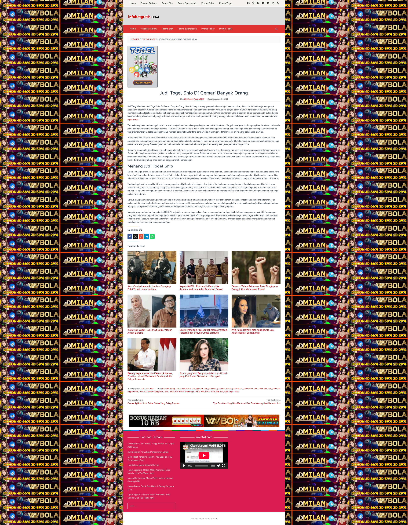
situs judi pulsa (203, 391)
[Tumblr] (263, 3)
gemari (200, 388)
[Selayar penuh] (223, 465)
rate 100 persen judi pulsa (151, 391)
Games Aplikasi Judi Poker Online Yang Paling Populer (153, 401)
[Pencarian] (276, 29)
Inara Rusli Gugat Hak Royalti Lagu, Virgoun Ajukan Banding (149, 331)
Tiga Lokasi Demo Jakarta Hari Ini (143, 464)
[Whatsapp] (152, 236)
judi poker (258, 388)
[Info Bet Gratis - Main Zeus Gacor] (143, 16)
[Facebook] (248, 3)
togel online (132, 119)
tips (226, 391)
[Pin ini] (141, 236)
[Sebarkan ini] (129, 236)
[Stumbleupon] (268, 3)
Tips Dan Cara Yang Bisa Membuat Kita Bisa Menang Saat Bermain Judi (246, 401)
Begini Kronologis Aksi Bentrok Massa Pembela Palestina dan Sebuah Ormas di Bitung (203, 331)
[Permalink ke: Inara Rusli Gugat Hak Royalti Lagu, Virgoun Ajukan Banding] (151, 311)
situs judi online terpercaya (182, 391)
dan (193, 388)
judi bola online (224, 388)
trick (237, 391)
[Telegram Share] (146, 236)
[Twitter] (253, 3)
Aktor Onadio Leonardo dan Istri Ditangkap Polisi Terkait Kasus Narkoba (149, 288)
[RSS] (278, 3)
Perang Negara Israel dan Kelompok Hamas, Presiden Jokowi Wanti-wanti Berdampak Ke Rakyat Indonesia (150, 376)
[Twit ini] (135, 236)
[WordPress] (273, 3)
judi (205, 388)
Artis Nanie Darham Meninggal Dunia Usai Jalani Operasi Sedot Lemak (253, 331)
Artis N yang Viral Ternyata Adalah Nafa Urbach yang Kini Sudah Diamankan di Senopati (204, 375)
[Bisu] (218, 465)
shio (166, 391)
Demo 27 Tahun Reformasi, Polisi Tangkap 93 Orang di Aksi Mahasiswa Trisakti (255, 288)
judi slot (267, 388)
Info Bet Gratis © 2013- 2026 (204, 518)
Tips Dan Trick (147, 388)
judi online (248, 388)
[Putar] (184, 465)
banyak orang (168, 388)
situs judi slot (217, 391)
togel (231, 391)
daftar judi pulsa (183, 388)
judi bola (212, 388)
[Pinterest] (258, 3)
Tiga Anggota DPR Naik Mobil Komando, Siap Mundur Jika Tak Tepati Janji (148, 471)
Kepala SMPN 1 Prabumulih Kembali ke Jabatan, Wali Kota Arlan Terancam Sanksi (201, 288)
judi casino (237, 388)
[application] (204, 455)
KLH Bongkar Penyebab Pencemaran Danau (147, 451)
